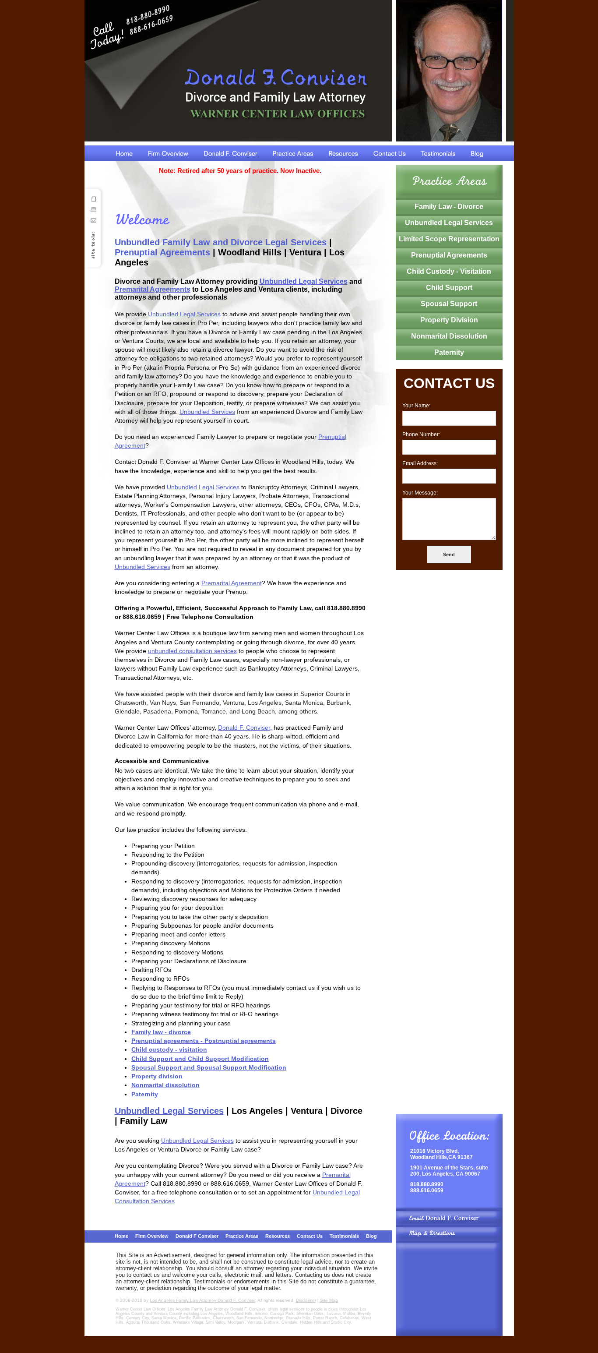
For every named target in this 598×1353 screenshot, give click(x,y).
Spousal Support (449, 303)
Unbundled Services (207, 411)
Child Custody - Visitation (449, 271)
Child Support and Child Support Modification (200, 1058)
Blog (371, 1236)
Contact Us (310, 1236)
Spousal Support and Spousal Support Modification (208, 1067)
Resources (277, 1236)
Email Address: (420, 463)
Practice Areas (241, 1236)
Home (121, 1236)
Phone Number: (421, 434)
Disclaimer (306, 1300)
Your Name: (416, 406)
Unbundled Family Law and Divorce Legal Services (221, 242)
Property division (157, 1076)
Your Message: (420, 493)
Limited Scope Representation (449, 239)
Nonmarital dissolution (165, 1084)
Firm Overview (152, 1236)
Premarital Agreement (231, 582)
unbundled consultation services (192, 650)
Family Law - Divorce (449, 206)
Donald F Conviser (197, 1236)
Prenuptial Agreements (162, 252)
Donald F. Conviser (244, 727)
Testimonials (344, 1236)
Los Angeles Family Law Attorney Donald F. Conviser (202, 1300)
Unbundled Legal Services (304, 281)
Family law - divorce (161, 1031)
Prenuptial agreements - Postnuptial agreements (203, 1040)
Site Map (329, 1300)
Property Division (449, 320)
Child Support (449, 287)
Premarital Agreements (152, 289)
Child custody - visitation (169, 1049)
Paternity (144, 1094)
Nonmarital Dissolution (449, 336)
